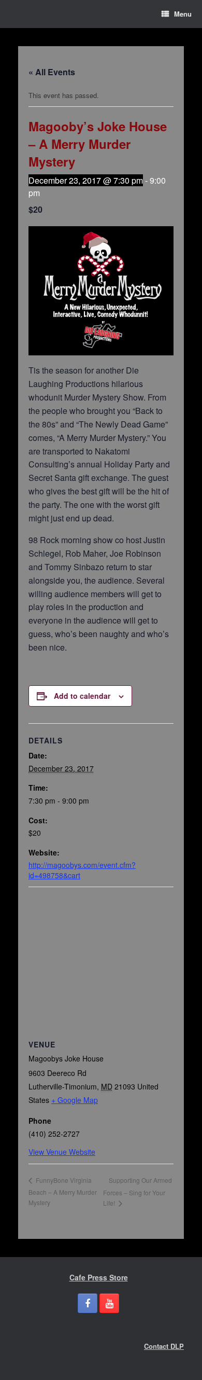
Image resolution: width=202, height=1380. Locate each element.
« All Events (51, 72)
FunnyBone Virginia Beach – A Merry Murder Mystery (62, 1191)
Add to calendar (82, 696)
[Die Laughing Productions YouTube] (109, 1303)
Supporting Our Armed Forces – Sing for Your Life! (137, 1192)
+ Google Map (74, 1100)
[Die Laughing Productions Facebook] (87, 1303)
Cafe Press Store (98, 1277)
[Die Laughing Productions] (18, 14)
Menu (183, 14)
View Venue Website (61, 1152)
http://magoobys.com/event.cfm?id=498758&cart (82, 870)
